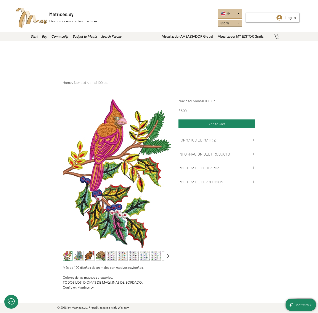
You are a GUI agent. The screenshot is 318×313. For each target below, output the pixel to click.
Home (67, 82)
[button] (230, 23)
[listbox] (230, 23)
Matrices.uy (61, 14)
